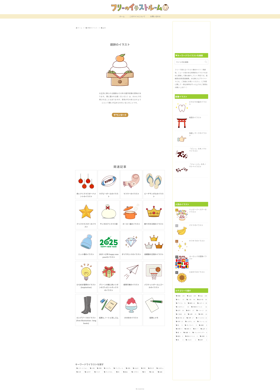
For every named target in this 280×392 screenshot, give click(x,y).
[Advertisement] (120, 35)
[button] (206, 62)
